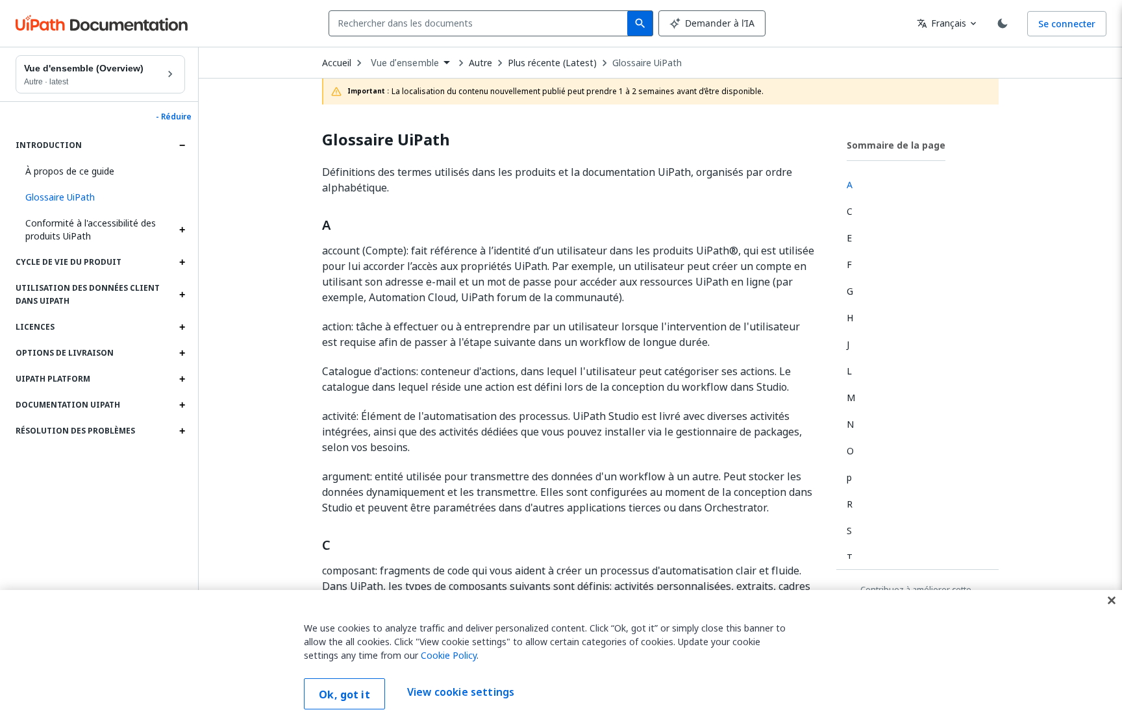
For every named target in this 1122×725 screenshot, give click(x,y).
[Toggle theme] (1002, 23)
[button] (100, 197)
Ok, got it (344, 694)
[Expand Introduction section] (182, 145)
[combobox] (480, 23)
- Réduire (174, 117)
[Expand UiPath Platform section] (182, 379)
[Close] (1112, 600)
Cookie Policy (449, 655)
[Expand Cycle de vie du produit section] (182, 262)
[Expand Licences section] (182, 327)
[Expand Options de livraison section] (182, 353)
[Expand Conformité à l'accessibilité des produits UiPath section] (182, 230)
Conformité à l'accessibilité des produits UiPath (90, 229)
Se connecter (1066, 24)
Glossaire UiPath (647, 63)
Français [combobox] (941, 23)
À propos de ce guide (69, 171)
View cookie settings (460, 692)
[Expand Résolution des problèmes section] (182, 431)
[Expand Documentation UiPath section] (182, 405)
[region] (561, 657)
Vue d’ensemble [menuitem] (405, 63)
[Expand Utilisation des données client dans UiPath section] (182, 295)
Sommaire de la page (896, 145)
